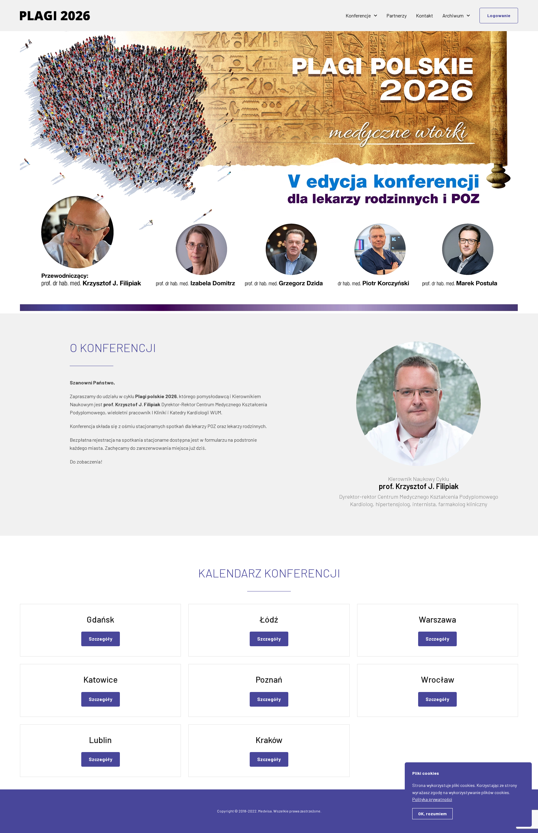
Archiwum (453, 15)
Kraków (269, 740)
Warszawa (437, 619)
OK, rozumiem (432, 813)
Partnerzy (396, 15)
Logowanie (498, 15)
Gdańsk (100, 619)
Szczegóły (100, 639)
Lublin (100, 740)
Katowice (100, 679)
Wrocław (437, 679)
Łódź (269, 619)
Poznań (269, 679)
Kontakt (424, 15)
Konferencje (358, 15)
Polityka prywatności (432, 799)
